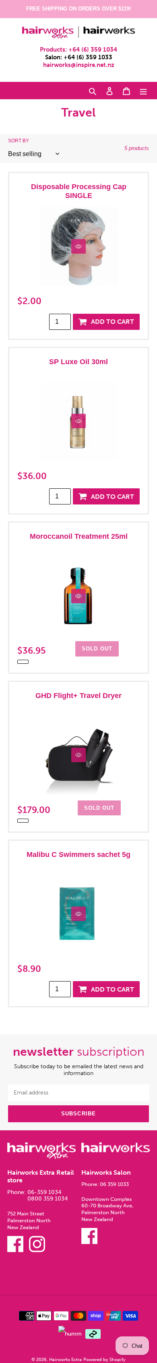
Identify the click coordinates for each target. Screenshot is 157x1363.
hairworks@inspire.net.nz (78, 65)
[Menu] (143, 91)
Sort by (18, 141)
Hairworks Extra (65, 1359)
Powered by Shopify (104, 1359)
